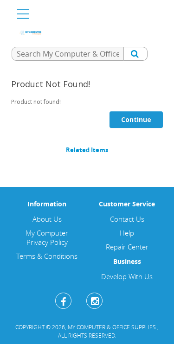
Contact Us (127, 219)
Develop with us (127, 276)
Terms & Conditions (46, 256)
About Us (47, 219)
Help (127, 232)
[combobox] (68, 54)
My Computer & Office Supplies (112, 327)
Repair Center (127, 246)
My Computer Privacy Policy (47, 237)
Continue (136, 119)
